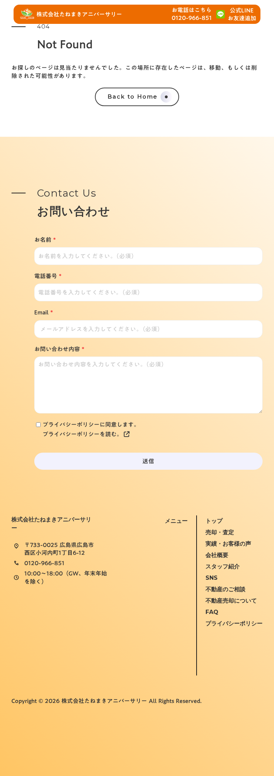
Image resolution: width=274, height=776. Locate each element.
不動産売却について (231, 600)
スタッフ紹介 (223, 566)
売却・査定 (220, 532)
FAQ (212, 612)
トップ (214, 520)
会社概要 (217, 555)
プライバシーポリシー (234, 623)
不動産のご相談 (225, 589)
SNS (212, 577)
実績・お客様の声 (228, 543)
